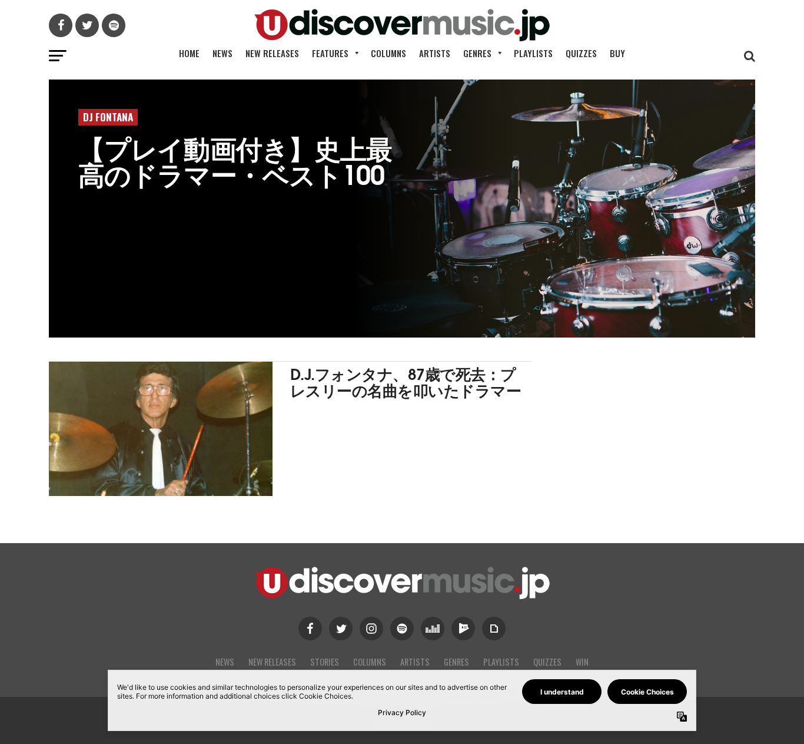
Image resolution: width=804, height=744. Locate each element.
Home (189, 53)
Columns (388, 53)
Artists (434, 53)
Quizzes (581, 53)
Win (582, 662)
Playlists (533, 53)
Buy (617, 53)
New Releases (272, 53)
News (222, 53)
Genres (477, 53)
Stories (324, 662)
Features (330, 53)
